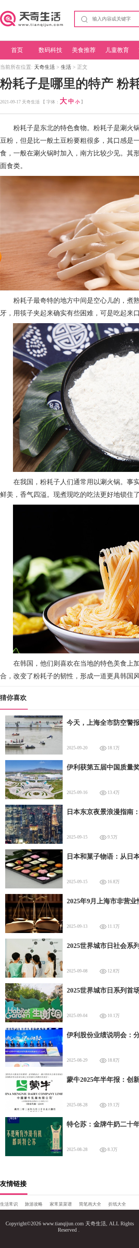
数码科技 (50, 50)
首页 (17, 50)
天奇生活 (44, 67)
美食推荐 (84, 50)
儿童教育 (117, 50)
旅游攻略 (34, 1204)
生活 (66, 67)
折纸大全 (117, 1204)
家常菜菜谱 (61, 1204)
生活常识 (9, 1204)
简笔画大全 (90, 1204)
